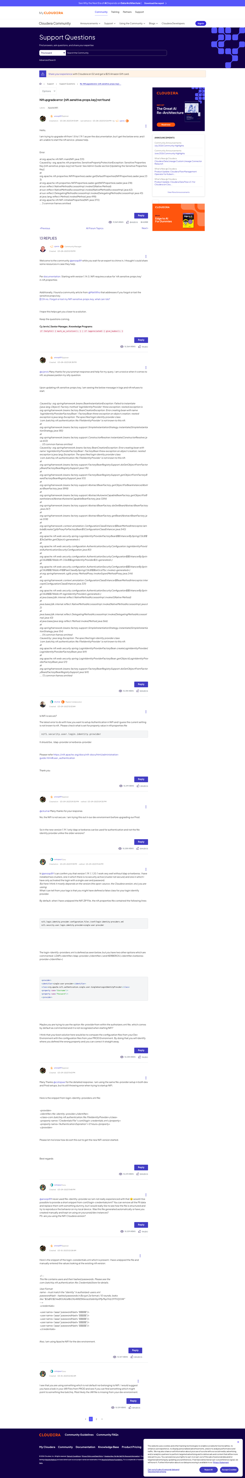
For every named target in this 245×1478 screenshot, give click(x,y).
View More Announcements (179, 192)
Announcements (89, 23)
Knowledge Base (108, 1447)
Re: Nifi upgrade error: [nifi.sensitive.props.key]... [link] (100, 84)
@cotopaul (59, 1082)
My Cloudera (47, 1447)
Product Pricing (131, 1447)
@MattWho (94, 292)
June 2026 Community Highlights (170, 153)
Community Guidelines (79, 1434)
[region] (193, 1458)
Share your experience (60, 73)
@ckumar (45, 810)
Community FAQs (107, 1434)
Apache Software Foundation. (112, 1459)
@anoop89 (76, 260)
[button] (145, 125)
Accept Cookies (229, 1470)
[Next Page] (102, 1419)
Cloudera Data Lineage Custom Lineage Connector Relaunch (178, 162)
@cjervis (44, 371)
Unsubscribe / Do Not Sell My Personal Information (122, 1456)
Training (115, 11)
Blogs (152, 23)
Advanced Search (47, 60)
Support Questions (67, 84)
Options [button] (46, 91)
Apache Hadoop (51, 1459)
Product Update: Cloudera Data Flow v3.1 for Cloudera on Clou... (175, 183)
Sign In (201, 23)
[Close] (238, 1442)
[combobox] (116, 53)
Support (139, 11)
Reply (141, 215)
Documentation (85, 1447)
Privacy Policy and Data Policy (92, 1456)
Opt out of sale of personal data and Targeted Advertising (163, 1470)
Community (101, 11)
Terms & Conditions (74, 1456)
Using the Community (131, 23)
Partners (127, 11)
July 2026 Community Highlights (169, 145)
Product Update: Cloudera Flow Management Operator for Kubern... (176, 172)
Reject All (208, 1470)
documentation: (52, 276)
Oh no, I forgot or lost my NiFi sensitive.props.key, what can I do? (76, 299)
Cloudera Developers (173, 23)
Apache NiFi (53, 108)
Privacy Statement (221, 1462)
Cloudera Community (55, 23)
